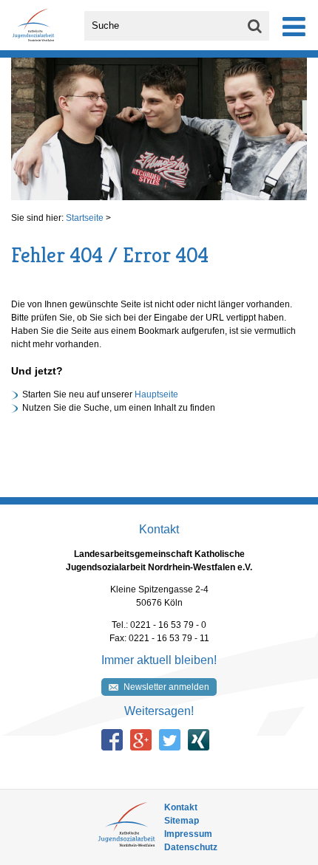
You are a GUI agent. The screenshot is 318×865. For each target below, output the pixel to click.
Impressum (188, 834)
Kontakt (180, 807)
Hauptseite (156, 394)
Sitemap (181, 821)
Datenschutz (190, 847)
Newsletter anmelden (166, 687)
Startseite (85, 218)
